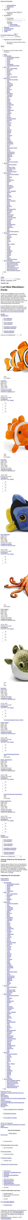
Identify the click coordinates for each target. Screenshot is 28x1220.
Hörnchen (9, 196)
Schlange (9, 141)
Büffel (8, 92)
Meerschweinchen (11, 209)
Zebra (8, 160)
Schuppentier (10, 143)
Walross (9, 258)
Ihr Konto (6, 1176)
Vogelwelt (6, 163)
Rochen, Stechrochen (6, 801)
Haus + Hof (7, 67)
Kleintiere (9, 74)
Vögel (8, 75)
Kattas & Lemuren (11, 118)
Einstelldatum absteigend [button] (10, 328)
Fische (8, 239)
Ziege (8, 230)
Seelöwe (9, 255)
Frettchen (9, 188)
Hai (8, 242)
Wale (8, 256)
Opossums (9, 135)
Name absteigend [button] (8, 324)
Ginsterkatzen (10, 110)
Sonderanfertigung (11, 5)
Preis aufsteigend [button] (8, 318)
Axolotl (9, 235)
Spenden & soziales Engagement (12, 1184)
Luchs (8, 128)
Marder (8, 205)
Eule (8, 166)
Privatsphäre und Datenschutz (11, 1175)
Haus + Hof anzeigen (12, 68)
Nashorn (9, 131)
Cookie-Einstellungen (6, 1218)
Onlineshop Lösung (5, 1217)
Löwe (8, 127)
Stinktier (9, 223)
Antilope (9, 86)
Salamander (10, 216)
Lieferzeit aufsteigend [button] (9, 331)
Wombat (9, 159)
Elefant (8, 102)
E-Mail (8, 19)
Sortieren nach (4, 335)
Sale (5, 272)
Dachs (8, 178)
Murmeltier (9, 210)
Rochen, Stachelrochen (6, 759)
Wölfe (8, 157)
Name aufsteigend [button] (8, 322)
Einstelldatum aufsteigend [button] (10, 326)
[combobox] (4, 316)
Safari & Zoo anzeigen (12, 79)
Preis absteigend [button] (8, 319)
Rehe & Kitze (10, 214)
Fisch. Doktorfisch (5, 534)
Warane (9, 150)
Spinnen (9, 221)
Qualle (8, 248)
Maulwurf (9, 206)
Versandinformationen (18, 1211)
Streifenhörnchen (11, 224)
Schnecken (9, 219)
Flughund (9, 107)
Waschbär (9, 226)
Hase (8, 193)
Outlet (8, 8)
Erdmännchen (10, 104)
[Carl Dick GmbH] (7, 35)
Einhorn (9, 181)
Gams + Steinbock (11, 191)
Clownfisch (3, 380)
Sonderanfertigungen (9, 1183)
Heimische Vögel (11, 168)
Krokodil (9, 122)
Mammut (9, 129)
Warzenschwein (11, 152)
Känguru (9, 117)
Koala (8, 121)
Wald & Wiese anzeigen (13, 174)
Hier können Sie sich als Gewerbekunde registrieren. (12, 311)
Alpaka (8, 82)
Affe (8, 81)
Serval (8, 145)
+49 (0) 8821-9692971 (8, 1202)
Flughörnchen (10, 187)
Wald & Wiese (7, 173)
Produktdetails (4, 399)
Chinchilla (9, 96)
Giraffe (8, 111)
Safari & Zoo (7, 78)
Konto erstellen (13, 24)
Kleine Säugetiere (11, 200)
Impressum (6, 1173)
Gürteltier (9, 113)
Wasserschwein (10, 153)
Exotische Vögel (11, 167)
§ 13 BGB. (10, 872)
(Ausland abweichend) (6, 390)
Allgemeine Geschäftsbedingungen (12, 1172)
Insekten (9, 199)
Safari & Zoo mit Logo (12, 265)
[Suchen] (16, 37)
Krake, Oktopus (11, 244)
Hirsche (9, 195)
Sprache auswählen (12, 12)
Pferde (8, 213)
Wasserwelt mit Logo (12, 269)
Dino (8, 97)
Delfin (8, 238)
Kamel (8, 115)
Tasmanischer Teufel (12, 148)
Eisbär (8, 100)
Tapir (8, 146)
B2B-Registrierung (8, 1182)
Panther (9, 139)
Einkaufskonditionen (9, 1180)
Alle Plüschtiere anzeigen (13, 57)
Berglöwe (9, 89)
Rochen (9, 249)
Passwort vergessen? (15, 25)
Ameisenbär (10, 83)
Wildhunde (9, 154)
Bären (8, 88)
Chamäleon (9, 95)
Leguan (9, 124)
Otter (8, 245)
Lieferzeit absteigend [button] (9, 332)
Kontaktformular (8, 1205)
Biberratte (9, 237)
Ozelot (8, 136)
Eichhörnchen (10, 180)
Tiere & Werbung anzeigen (13, 262)
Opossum (9, 212)
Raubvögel (9, 170)
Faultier (9, 106)
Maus (8, 207)
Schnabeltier (10, 142)
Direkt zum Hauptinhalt (6, 1)
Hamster (9, 192)
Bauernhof (9, 70)
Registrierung (10, 6)
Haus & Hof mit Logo (12, 263)
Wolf (8, 228)
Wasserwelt (6, 233)
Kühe (8, 202)
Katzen (8, 61)
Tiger (8, 149)
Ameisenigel (10, 85)
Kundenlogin (7, 15)
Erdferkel (9, 103)
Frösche (9, 241)
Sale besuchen (4, 1134)
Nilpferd (9, 132)
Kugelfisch (3, 688)
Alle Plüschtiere (8, 56)
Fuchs (8, 189)
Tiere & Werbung (8, 260)
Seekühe (9, 253)
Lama (8, 203)
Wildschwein (10, 227)
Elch (8, 182)
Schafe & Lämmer (11, 217)
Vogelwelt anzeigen (11, 164)
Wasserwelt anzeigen (12, 234)
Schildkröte (9, 251)
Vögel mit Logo (11, 266)
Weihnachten (10, 64)
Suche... (19, 36)
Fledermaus (10, 185)
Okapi (8, 134)
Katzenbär (9, 120)
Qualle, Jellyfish (5, 722)
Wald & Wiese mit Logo (13, 267)
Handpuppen (10, 58)
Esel (8, 184)
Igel (8, 198)
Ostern (8, 63)
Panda (8, 138)
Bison (8, 90)
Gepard (8, 109)
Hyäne (8, 114)
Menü (2, 46)
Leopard (9, 125)
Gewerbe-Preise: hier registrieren (5, 394)
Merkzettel (6, 27)
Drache (8, 99)
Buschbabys (10, 93)
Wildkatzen (9, 156)
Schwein (9, 220)
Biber (8, 175)
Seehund (9, 252)
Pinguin (9, 246)
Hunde (8, 60)
